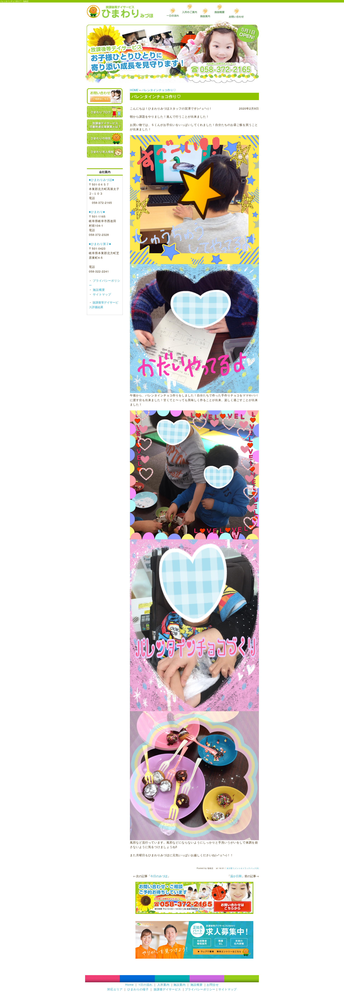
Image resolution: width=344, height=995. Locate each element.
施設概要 (98, 290)
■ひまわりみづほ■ (101, 180)
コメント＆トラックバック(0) (246, 868)
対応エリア (115, 989)
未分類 (230, 868)
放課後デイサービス (167, 989)
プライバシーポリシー (200, 989)
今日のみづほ (159, 876)
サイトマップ (101, 294)
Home (129, 984)
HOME (134, 90)
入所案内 (163, 984)
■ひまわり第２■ (100, 244)
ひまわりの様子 (138, 989)
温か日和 (236, 876)
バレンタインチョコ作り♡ (159, 90)
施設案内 (179, 984)
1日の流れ (145, 984)
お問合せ (213, 984)
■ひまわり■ (97, 212)
